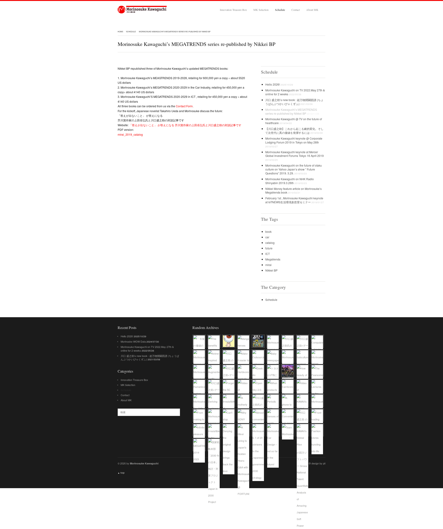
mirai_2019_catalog (130, 134)
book (268, 231)
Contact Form (184, 106)
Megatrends (272, 259)
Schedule (280, 10)
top (121, 472)
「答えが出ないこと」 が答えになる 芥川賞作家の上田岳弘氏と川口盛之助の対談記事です (185, 125)
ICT (267, 254)
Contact (295, 10)
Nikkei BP (271, 270)
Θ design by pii (317, 463)
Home (120, 32)
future (268, 248)
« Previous (244, 149)
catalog (270, 243)
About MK (312, 10)
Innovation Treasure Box (233, 10)
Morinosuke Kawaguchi (142, 10)
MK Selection (261, 10)
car (267, 237)
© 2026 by (138, 463)
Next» (121, 149)
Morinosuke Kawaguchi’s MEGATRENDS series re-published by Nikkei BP (174, 32)
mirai (268, 265)
